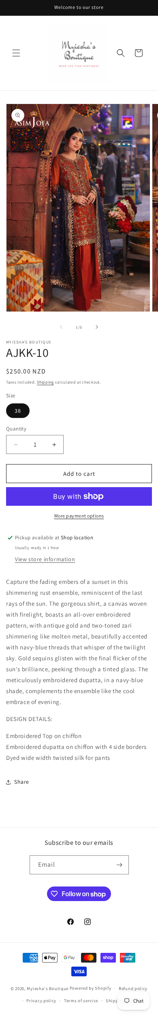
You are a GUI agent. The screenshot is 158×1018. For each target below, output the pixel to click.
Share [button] (21, 781)
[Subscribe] (119, 864)
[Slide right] (97, 327)
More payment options (79, 516)
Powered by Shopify (90, 988)
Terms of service (81, 1000)
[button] (16, 53)
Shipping (45, 382)
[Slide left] (61, 327)
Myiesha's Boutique (47, 988)
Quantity (16, 428)
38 (18, 410)
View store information (45, 559)
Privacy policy (41, 1000)
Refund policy (133, 988)
